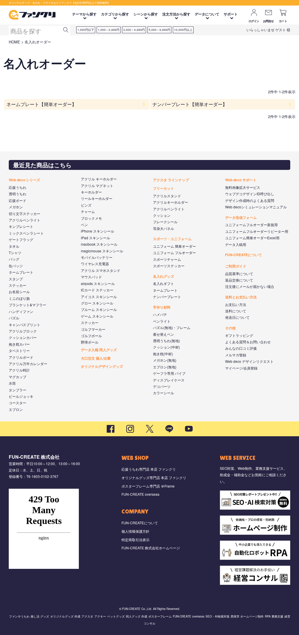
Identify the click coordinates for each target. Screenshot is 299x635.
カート (283, 21)
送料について (235, 310)
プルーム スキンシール (99, 309)
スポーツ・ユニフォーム (172, 238)
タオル (14, 246)
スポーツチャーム (167, 259)
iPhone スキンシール (97, 230)
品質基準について (239, 273)
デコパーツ (162, 386)
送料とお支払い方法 (241, 297)
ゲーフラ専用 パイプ (169, 373)
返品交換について (239, 279)
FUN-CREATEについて (243, 254)
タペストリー (19, 350)
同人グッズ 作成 (136, 616)
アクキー (100, 616)
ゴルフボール (91, 335)
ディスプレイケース (169, 379)
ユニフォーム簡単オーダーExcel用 (252, 237)
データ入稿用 (235, 244)
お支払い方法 (235, 304)
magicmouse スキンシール (102, 250)
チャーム (88, 211)
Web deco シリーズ (24, 179)
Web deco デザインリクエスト (249, 361)
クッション (162, 215)
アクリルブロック (23, 330)
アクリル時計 (19, 369)
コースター (17, 402)
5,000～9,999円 (159, 30)
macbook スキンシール (99, 244)
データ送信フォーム (241, 217)
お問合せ (268, 21)
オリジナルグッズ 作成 (65, 616)
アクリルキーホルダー (170, 202)
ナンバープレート (167, 296)
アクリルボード (21, 357)
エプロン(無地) (164, 366)
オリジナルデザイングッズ (102, 366)
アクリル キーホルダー (99, 178)
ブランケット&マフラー (27, 304)
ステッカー (17, 285)
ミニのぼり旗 (19, 298)
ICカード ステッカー (97, 289)
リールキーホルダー (96, 198)
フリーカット (163, 188)
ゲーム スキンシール (97, 316)
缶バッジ (16, 265)
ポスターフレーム (160, 616)
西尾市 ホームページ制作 (247, 616)
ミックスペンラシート (26, 233)
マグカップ (17, 376)
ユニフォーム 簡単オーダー (174, 246)
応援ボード (17, 200)
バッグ (14, 258)
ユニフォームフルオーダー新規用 (251, 224)
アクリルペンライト (24, 219)
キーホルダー (91, 191)
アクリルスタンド (167, 195)
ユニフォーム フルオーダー (174, 252)
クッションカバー (23, 337)
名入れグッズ (163, 276)
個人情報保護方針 (135, 531)
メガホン (16, 206)
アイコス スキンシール (99, 296)
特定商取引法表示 (135, 539)
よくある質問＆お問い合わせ (248, 341)
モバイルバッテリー (96, 257)
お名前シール (19, 291)
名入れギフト (163, 283)
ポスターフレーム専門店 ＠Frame (148, 485)
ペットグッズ (116, 616)
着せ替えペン (163, 334)
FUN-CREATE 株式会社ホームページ (150, 547)
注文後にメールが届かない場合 (249, 286)
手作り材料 (162, 307)
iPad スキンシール (95, 237)
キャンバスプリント (24, 324)
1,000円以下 (85, 30)
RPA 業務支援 (274, 616)
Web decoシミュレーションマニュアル (256, 206)
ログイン (253, 21)
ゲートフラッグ (21, 239)
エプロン (16, 409)
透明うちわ (17, 193)
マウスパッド (91, 276)
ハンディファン (21, 311)
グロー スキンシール (97, 302)
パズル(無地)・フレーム (171, 327)
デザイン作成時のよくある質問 (249, 200)
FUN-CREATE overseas (140, 494)
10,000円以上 (183, 30)
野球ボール (89, 342)
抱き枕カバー (19, 344)
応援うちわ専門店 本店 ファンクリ (148, 469)
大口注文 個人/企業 (96, 358)
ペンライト (162, 321)
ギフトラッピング (239, 335)
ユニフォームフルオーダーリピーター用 (256, 231)
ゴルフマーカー (93, 329)
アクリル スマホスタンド (100, 270)
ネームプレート (21, 272)
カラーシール (163, 392)
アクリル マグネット (97, 185)
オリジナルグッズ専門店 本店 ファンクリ (153, 477)
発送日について (237, 317)
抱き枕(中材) (163, 353)
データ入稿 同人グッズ (99, 349)
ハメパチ (160, 314)
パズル (14, 317)
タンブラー (17, 389)
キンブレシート (21, 226)
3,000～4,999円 (134, 30)
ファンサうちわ (19, 616)
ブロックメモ (91, 218)
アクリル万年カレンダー (28, 363)
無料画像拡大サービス (242, 187)
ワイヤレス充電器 (95, 263)
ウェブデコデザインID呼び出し (249, 193)
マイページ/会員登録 (241, 367)
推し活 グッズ (40, 616)
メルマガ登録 (235, 354)
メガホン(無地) (164, 360)
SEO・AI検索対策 (218, 616)
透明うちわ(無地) (166, 340)
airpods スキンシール (98, 283)
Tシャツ (15, 252)
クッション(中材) (166, 346)
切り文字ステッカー (24, 213)
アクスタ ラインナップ (171, 179)
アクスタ (87, 616)
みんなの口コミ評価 (241, 348)
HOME (14, 42)
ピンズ (86, 205)
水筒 (12, 383)
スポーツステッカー (169, 265)
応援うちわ (17, 187)
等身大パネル (163, 228)
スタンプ (16, 278)
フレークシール (165, 221)
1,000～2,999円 (108, 30)
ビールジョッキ (21, 396)
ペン (84, 224)
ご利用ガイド (235, 266)
